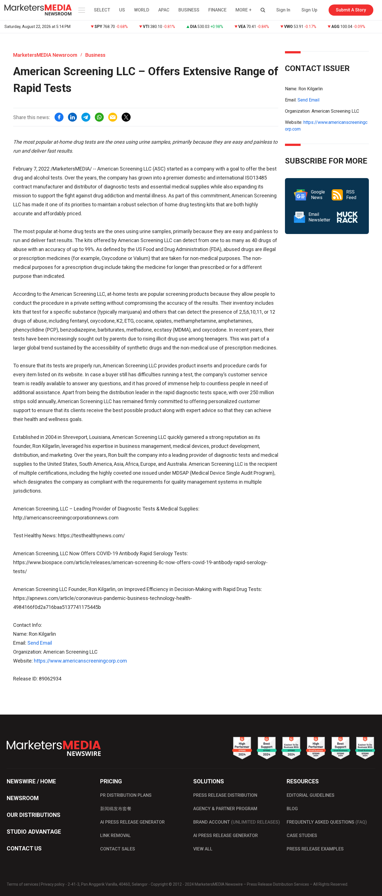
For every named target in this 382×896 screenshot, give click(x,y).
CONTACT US (24, 848)
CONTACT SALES (117, 849)
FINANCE (217, 10)
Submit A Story (351, 10)
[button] (81, 10)
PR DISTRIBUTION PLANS (126, 795)
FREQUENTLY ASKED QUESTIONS (327, 822)
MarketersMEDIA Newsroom (45, 55)
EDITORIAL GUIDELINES (310, 795)
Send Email (39, 643)
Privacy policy (53, 884)
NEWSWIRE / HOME (31, 781)
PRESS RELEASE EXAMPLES (315, 849)
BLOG (292, 808)
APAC (163, 10)
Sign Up (309, 10)
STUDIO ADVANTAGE (34, 831)
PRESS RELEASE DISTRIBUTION (225, 795)
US (122, 10)
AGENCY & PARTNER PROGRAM (225, 808)
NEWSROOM (23, 798)
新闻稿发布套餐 (115, 808)
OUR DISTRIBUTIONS (33, 815)
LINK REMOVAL (115, 835)
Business (95, 55)
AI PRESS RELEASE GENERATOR (132, 822)
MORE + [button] (243, 10)
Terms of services (22, 884)
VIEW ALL (203, 849)
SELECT (102, 10)
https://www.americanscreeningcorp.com (80, 661)
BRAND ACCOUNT (236, 822)
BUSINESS (188, 10)
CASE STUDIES (302, 835)
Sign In (283, 10)
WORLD (141, 10)
